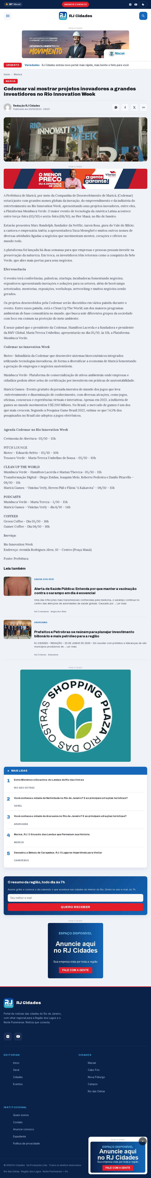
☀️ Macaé (13, 4)
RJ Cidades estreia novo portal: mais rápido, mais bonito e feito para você (85, 65)
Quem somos (21, 1115)
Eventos (18, 1084)
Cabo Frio (94, 1069)
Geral (16, 1069)
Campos (93, 1084)
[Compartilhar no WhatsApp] (116, 107)
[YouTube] (135, 4)
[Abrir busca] (143, 16)
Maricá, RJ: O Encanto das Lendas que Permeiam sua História (52, 834)
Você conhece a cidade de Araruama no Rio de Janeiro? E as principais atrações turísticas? (70, 816)
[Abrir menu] (8, 16)
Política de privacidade (26, 1143)
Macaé (92, 1062)
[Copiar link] (143, 107)
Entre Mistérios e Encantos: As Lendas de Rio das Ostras (49, 779)
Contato (18, 1122)
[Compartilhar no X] (134, 107)
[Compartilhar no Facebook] (125, 107)
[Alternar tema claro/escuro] (143, 4)
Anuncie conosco (75, 4)
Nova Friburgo (96, 1077)
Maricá (18, 74)
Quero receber (75, 907)
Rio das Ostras (96, 1091)
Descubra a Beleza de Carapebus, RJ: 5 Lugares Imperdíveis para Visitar (58, 852)
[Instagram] (130, 4)
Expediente (19, 1136)
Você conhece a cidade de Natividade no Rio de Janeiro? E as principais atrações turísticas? (71, 798)
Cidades (18, 1077)
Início (7, 74)
